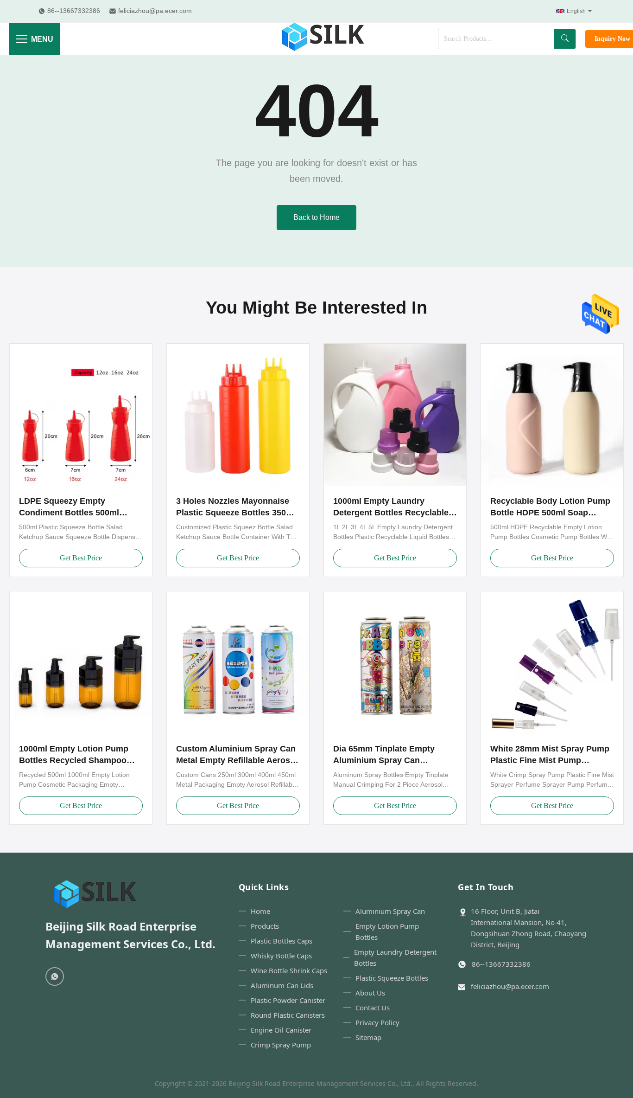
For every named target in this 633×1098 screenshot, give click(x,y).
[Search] (565, 39)
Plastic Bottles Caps (281, 940)
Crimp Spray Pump (281, 1044)
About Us (370, 992)
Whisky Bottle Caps (281, 955)
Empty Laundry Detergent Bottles (395, 957)
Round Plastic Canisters (288, 1015)
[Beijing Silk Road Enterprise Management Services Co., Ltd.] (324, 39)
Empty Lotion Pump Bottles (387, 931)
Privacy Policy (377, 1022)
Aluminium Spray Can (390, 911)
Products (265, 926)
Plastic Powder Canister (288, 1000)
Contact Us (372, 1007)
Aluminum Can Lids (282, 985)
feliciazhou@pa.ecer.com (510, 986)
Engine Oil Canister (281, 1029)
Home (260, 911)
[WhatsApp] (54, 976)
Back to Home (316, 217)
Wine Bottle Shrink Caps (289, 970)
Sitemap (368, 1037)
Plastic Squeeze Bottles (391, 977)
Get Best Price (81, 558)
